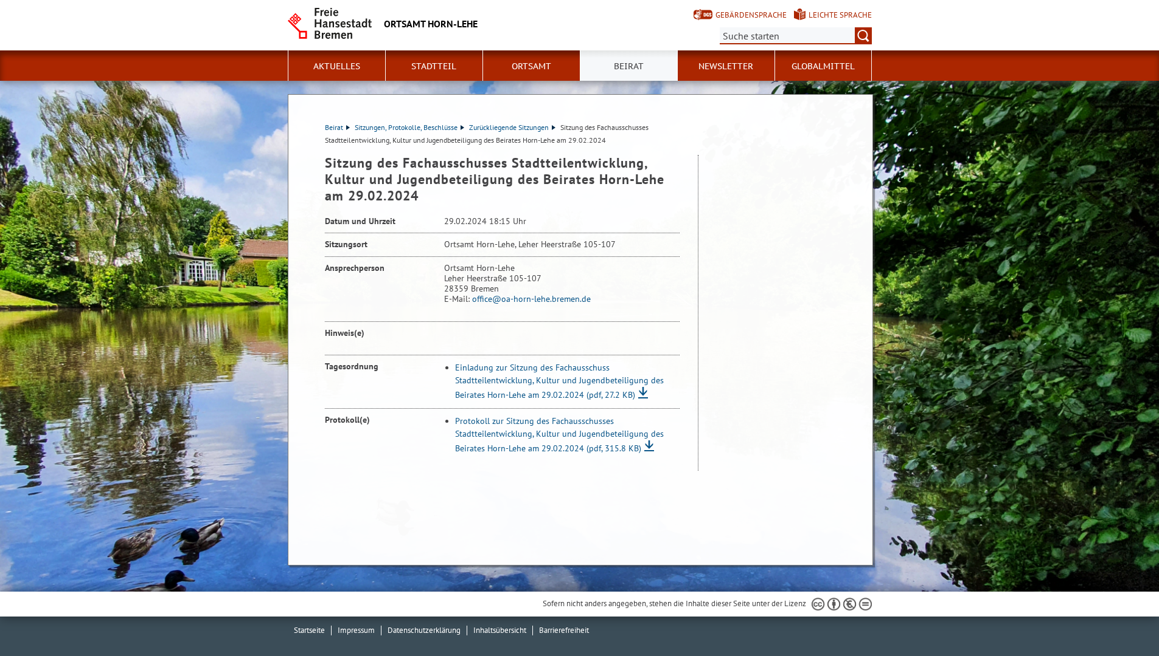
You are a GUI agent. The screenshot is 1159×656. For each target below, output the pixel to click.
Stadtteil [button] (433, 66)
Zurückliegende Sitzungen (509, 127)
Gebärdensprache (751, 15)
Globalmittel (823, 66)
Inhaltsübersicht (499, 630)
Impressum (356, 630)
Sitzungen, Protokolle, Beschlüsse (406, 127)
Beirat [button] (629, 66)
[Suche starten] (863, 35)
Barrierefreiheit (564, 630)
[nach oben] (1121, 618)
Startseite (309, 630)
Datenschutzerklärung (424, 630)
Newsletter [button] (725, 66)
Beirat (334, 127)
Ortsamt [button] (531, 66)
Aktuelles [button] (336, 66)
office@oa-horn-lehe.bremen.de (531, 298)
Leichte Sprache (840, 15)
